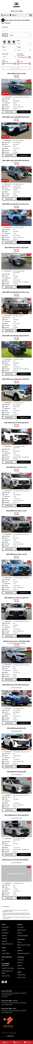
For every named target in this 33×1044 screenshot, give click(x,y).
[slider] (30, 57)
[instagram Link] (6, 982)
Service (19, 942)
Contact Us (24, 112)
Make (18, 40)
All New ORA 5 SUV (7, 944)
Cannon (4, 950)
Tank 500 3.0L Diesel (8, 968)
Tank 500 (4, 941)
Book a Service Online (23, 945)
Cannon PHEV (6, 976)
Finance (19, 933)
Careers (19, 965)
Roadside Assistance (23, 953)
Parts (19, 947)
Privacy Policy (21, 975)
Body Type (5, 54)
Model (4, 47)
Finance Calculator (22, 935)
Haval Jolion (5, 927)
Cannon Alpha (6, 953)
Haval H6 (4, 930)
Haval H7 (4, 935)
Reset (5, 35)
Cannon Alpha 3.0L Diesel (7, 972)
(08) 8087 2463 (8, 995)
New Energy (20, 968)
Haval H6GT (5, 933)
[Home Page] (16, 5)
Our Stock (20, 927)
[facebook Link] (3, 982)
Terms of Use (21, 977)
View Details (9, 112)
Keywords (5, 27)
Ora (3, 960)
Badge (19, 47)
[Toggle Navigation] (30, 15)
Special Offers (21, 930)
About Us (20, 962)
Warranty (20, 950)
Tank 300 (4, 938)
